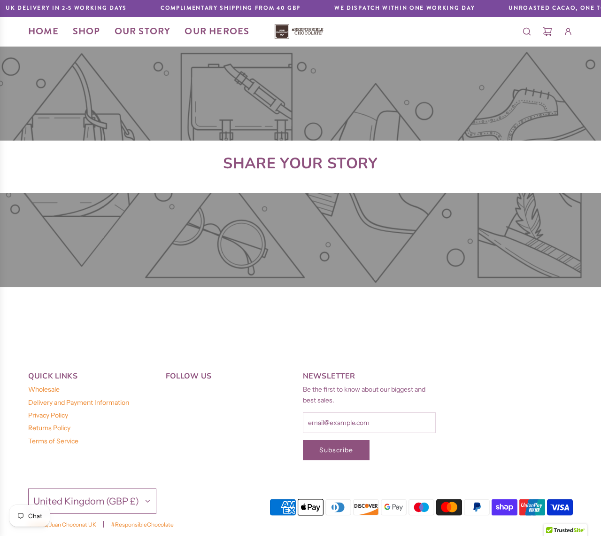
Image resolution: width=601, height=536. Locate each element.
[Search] (526, 31)
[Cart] (547, 31)
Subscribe (336, 450)
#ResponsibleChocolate (142, 524)
